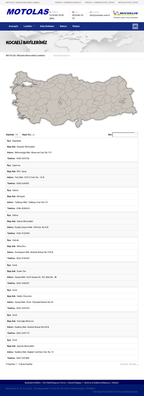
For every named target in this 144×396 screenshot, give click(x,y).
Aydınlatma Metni (32, 383)
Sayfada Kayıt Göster (20, 134)
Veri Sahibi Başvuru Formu (54, 383)
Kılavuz (63, 26)
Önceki (125, 364)
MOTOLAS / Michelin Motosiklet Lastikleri (25, 55)
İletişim (76, 26)
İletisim (115, 383)
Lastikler (28, 26)
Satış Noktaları (47, 26)
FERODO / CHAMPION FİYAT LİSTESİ (99, 2)
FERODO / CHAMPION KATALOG (68, 2)
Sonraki (132, 364)
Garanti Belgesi (74, 383)
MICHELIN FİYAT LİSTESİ (128, 2)
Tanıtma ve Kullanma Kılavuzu (97, 383)
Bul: (110, 134)
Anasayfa (13, 26)
